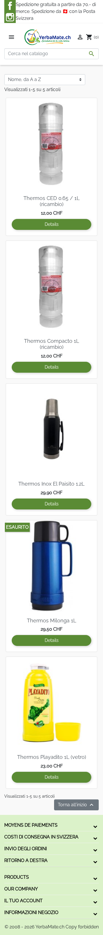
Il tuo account (23, 900)
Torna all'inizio (76, 804)
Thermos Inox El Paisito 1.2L (51, 484)
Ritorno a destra (25, 860)
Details (52, 224)
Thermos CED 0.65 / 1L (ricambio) (51, 201)
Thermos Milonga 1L (51, 620)
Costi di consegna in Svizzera (41, 837)
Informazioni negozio (31, 912)
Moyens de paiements (31, 825)
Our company (21, 889)
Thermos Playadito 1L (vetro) (51, 757)
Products (16, 877)
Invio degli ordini (25, 848)
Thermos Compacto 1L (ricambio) (51, 344)
